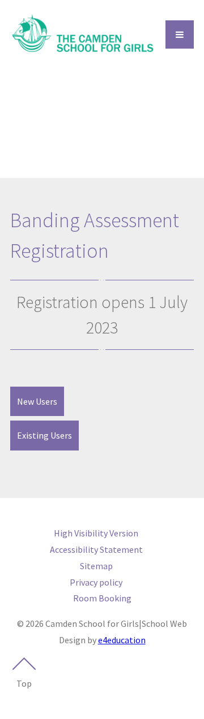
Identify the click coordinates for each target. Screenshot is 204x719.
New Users (37, 401)
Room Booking (102, 598)
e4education (122, 640)
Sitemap (96, 565)
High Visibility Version (96, 533)
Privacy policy (96, 582)
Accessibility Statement (96, 549)
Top (24, 683)
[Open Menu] (179, 34)
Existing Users (44, 435)
